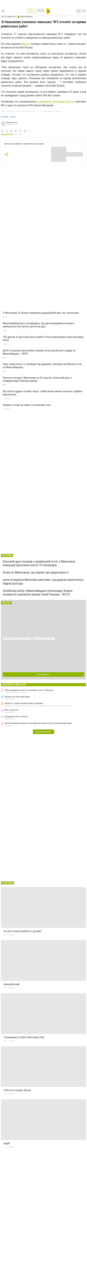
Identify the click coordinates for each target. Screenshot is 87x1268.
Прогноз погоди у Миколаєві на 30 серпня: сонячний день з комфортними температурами (37, 379)
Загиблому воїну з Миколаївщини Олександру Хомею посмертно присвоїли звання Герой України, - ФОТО (37, 592)
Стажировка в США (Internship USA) (24, 1037)
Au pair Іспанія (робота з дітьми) (22, 931)
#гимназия (4, 117)
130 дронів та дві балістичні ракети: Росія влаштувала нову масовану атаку (43, 338)
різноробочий (11, 984)
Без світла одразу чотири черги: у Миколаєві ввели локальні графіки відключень (42, 393)
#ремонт (13, 117)
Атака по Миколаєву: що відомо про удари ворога (35, 572)
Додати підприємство (43, 732)
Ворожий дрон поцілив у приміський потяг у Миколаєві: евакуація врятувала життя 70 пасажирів (39, 563)
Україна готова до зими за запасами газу (27, 405)
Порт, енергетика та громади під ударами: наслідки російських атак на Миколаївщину (42, 365)
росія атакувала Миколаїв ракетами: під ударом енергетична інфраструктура (43, 581)
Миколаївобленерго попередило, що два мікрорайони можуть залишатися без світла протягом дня (38, 325)
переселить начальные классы (56, 101)
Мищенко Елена (12, 123)
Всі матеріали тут (43, 674)
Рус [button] (78, 11)
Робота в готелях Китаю (17, 1090)
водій (7, 1143)
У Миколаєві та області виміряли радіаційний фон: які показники (41, 312)
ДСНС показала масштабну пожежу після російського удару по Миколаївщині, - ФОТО (39, 352)
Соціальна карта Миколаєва (29, 638)
